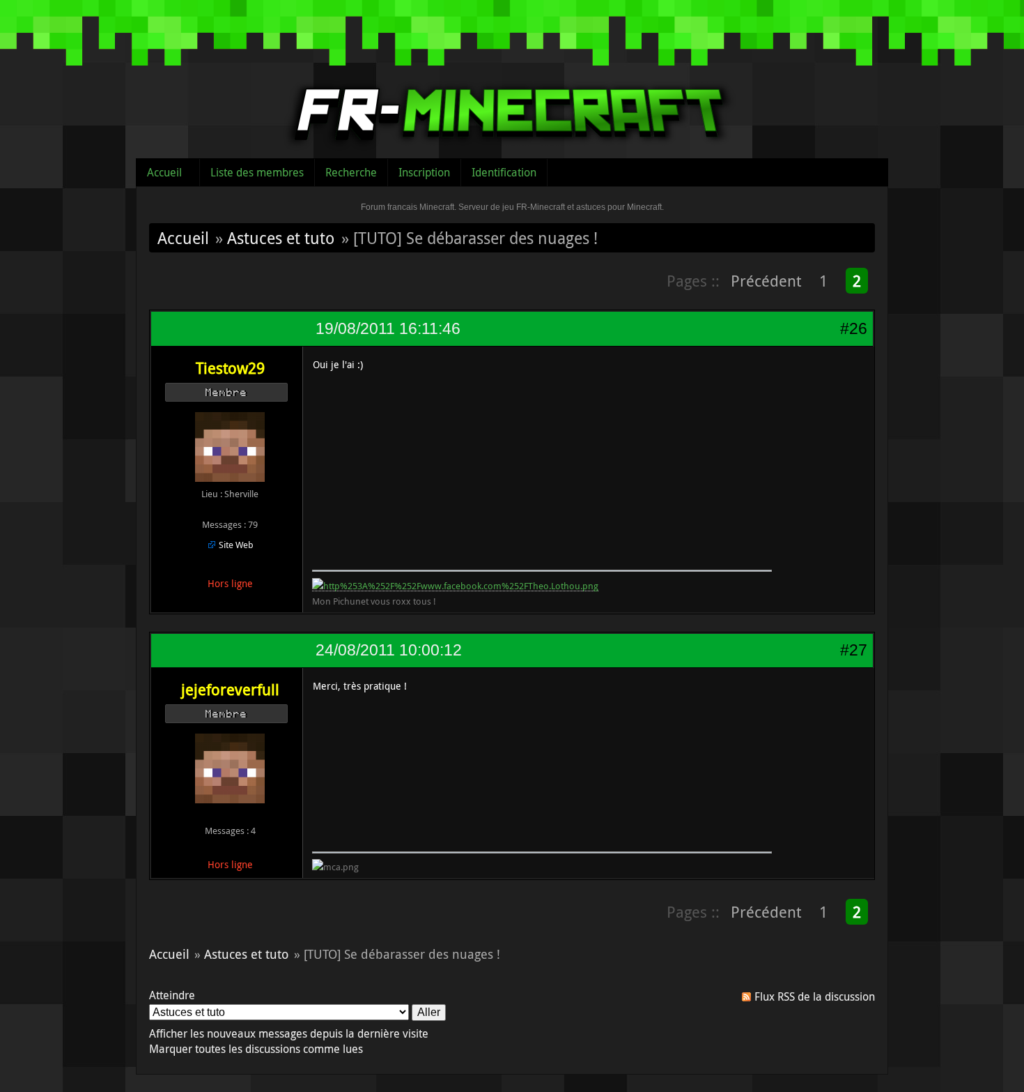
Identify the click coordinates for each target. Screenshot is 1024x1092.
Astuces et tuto (280, 238)
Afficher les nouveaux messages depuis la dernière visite (288, 1033)
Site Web (236, 544)
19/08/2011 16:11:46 (388, 328)
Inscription (424, 172)
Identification (504, 172)
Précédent (766, 281)
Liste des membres (257, 172)
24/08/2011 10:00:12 (389, 650)
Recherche (351, 172)
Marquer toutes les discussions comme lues (256, 1048)
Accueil (164, 172)
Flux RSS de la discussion (814, 996)
